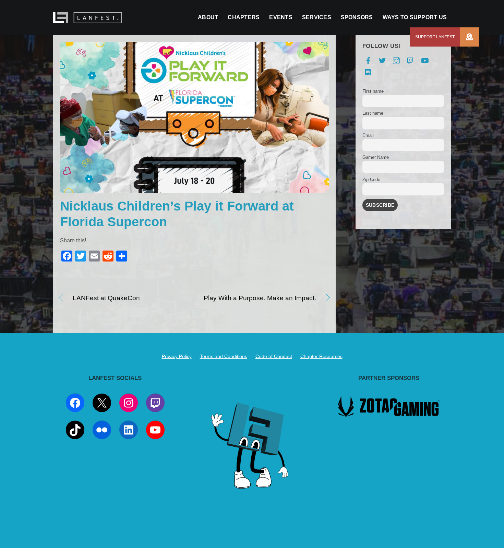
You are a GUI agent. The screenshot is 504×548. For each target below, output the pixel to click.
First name (373, 91)
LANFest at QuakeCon (106, 298)
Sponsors (357, 17)
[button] (469, 37)
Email (368, 135)
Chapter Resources (321, 356)
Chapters (244, 17)
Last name (372, 113)
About (208, 17)
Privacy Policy (177, 356)
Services (316, 17)
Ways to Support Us (415, 17)
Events (280, 17)
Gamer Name (375, 157)
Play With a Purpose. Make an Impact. (259, 298)
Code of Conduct (273, 356)
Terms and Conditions (223, 356)
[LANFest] (87, 19)
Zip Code (371, 179)
